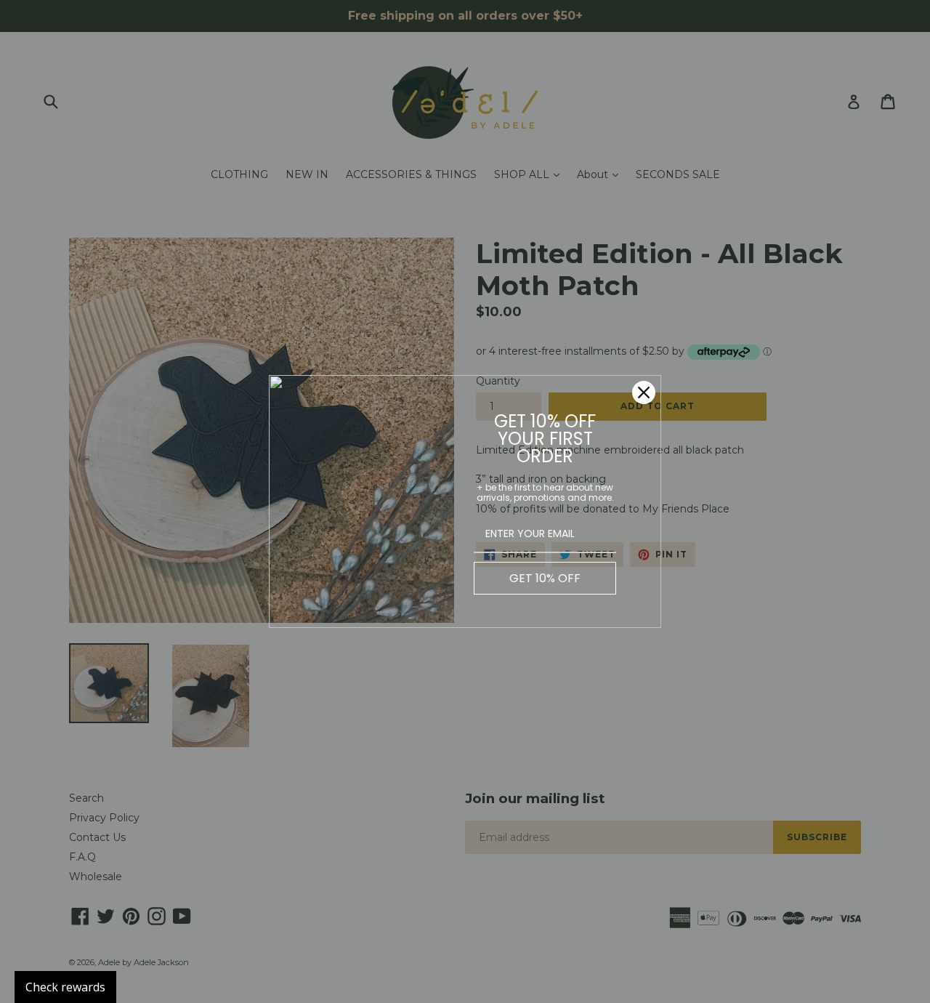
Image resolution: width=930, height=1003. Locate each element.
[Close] (643, 392)
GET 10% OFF (545, 578)
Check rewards (65, 987)
